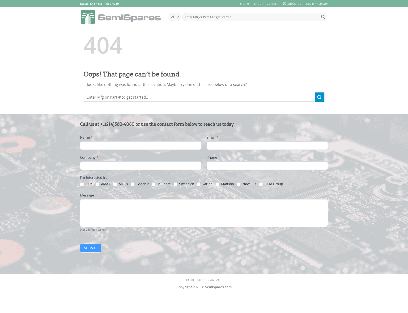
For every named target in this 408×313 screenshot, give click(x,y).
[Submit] (323, 17)
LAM (89, 184)
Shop (257, 3)
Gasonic (142, 184)
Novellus (249, 184)
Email (212, 137)
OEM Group (273, 184)
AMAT (105, 184)
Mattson (227, 184)
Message (87, 195)
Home (244, 3)
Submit (90, 248)
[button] (292, 3)
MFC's (123, 184)
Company (89, 157)
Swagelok (186, 184)
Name (86, 137)
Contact (272, 3)
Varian (206, 184)
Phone (212, 157)
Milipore (164, 184)
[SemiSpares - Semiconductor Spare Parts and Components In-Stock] (121, 17)
